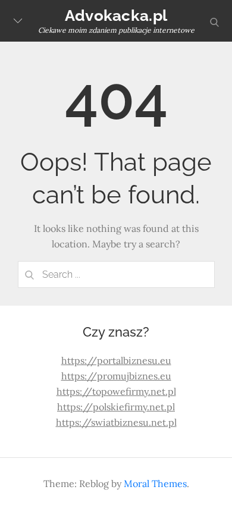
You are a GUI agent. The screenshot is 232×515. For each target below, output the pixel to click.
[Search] (30, 274)
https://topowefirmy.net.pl (116, 391)
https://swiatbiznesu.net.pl (116, 422)
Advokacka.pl (116, 15)
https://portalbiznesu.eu (116, 360)
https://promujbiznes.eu (116, 376)
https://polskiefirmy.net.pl (116, 407)
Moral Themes (155, 483)
